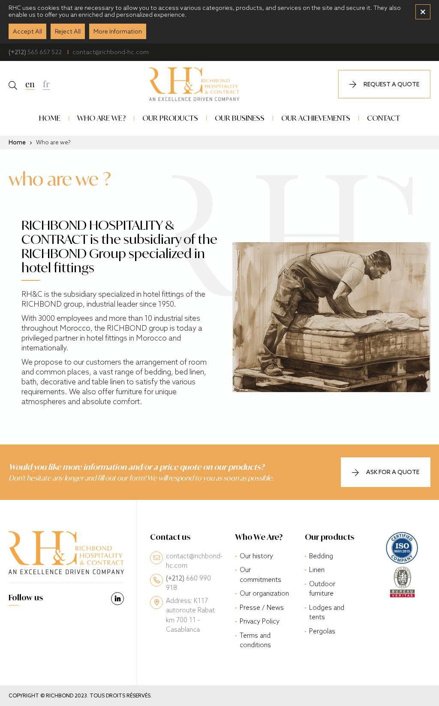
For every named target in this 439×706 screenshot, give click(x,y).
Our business (240, 118)
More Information (117, 31)
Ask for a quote (392, 472)
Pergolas (322, 631)
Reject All (68, 31)
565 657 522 (35, 52)
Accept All (27, 31)
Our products (170, 118)
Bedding (321, 556)
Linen (317, 570)
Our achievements (315, 118)
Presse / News (262, 607)
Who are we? (101, 118)
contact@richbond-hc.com (110, 52)
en (30, 83)
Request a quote (391, 84)
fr (46, 83)
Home (49, 118)
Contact (383, 118)
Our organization (264, 593)
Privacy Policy (260, 621)
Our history (256, 556)
